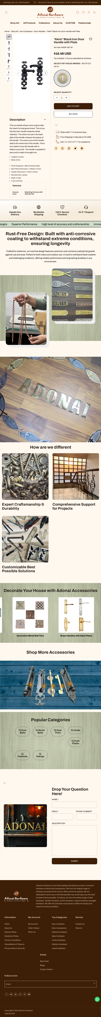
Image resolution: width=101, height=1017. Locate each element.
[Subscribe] (95, 984)
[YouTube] (29, 994)
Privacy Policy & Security (14, 948)
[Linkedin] (15, 994)
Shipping (68, 58)
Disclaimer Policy (11, 936)
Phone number (84, 811)
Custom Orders (46, 969)
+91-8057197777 (71, 142)
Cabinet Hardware (59, 932)
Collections (44, 23)
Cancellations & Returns (14, 944)
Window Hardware (59, 944)
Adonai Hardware (26, 1010)
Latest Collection (58, 948)
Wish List (32, 932)
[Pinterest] (82, 148)
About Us (57, 23)
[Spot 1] (44, 686)
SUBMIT (74, 861)
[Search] (77, 12)
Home (6, 31)
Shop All (14, 23)
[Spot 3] (62, 686)
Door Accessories (59, 928)
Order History (33, 928)
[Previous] (18, 73)
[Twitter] (75, 148)
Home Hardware (59, 940)
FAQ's (7, 924)
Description (58, 823)
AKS (13, 1013)
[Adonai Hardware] (50, 12)
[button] (6, 12)
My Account (33, 924)
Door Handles (39, 31)
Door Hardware (26, 31)
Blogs (42, 965)
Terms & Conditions (12, 940)
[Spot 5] (53, 686)
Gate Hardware (58, 936)
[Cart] (94, 12)
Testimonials (84, 23)
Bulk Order (44, 961)
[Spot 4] (31, 685)
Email (55, 811)
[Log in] (89, 12)
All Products (29, 23)
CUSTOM (70, 23)
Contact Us (80, 924)
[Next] (45, 73)
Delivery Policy (10, 932)
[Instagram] (20, 994)
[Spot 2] (70, 684)
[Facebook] (56, 148)
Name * (55, 799)
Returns (78, 928)
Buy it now (73, 114)
